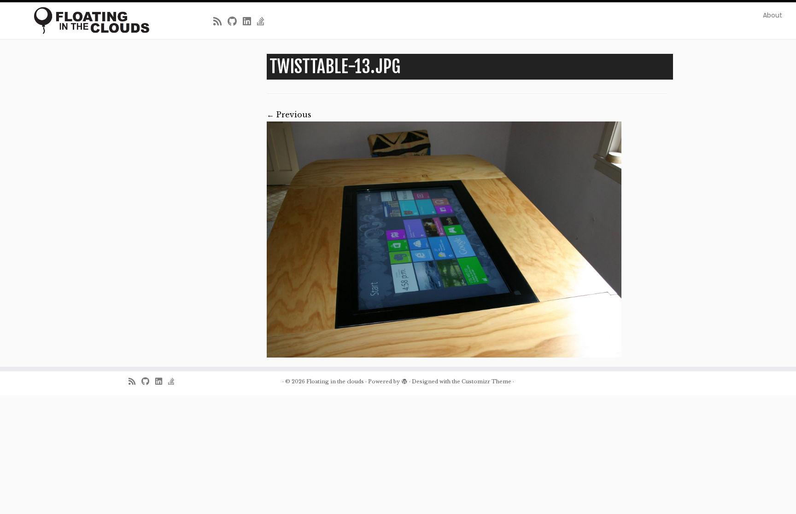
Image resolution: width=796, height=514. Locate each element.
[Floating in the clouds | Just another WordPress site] (92, 20)
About (772, 15)
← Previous (289, 114)
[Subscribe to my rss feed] (220, 22)
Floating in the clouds (335, 381)
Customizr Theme (486, 381)
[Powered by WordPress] (404, 379)
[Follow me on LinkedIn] (250, 22)
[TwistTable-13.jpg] (444, 239)
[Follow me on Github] (235, 22)
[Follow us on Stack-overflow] (263, 22)
